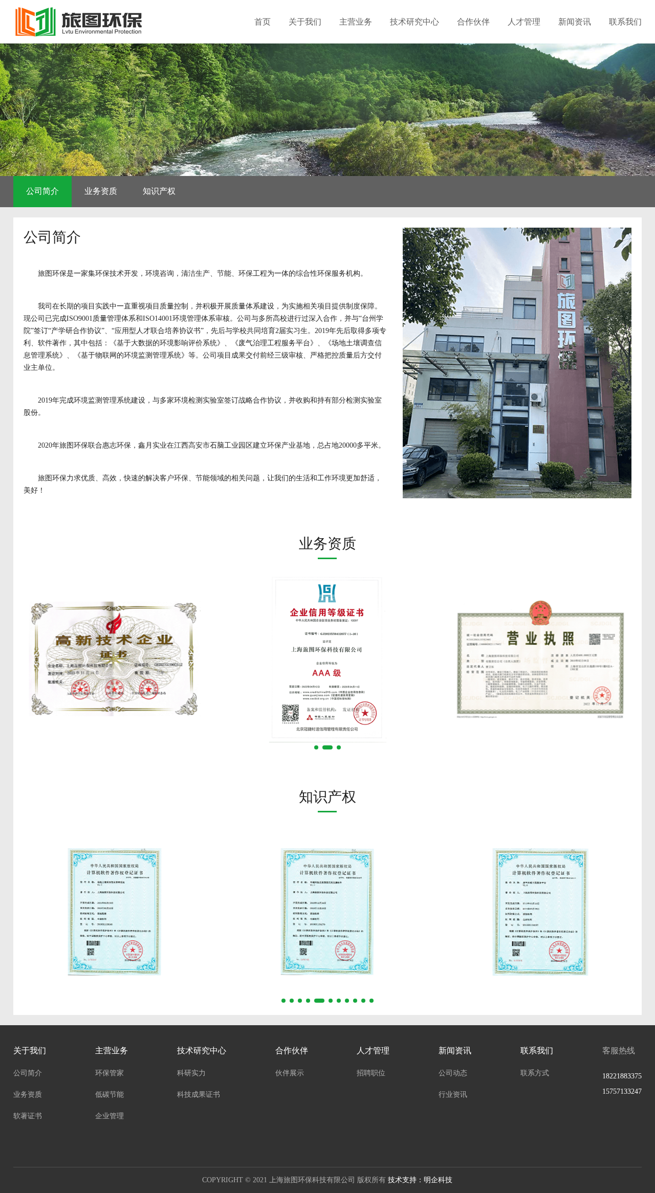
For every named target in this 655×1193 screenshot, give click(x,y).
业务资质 (100, 191)
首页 (262, 21)
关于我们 (305, 21)
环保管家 (109, 1073)
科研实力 (191, 1073)
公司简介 (42, 191)
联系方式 (534, 1073)
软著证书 (27, 1116)
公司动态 (453, 1073)
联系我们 (625, 21)
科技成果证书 (198, 1094)
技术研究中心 (414, 21)
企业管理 (109, 1116)
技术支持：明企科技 (420, 1180)
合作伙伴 (473, 21)
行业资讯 (453, 1094)
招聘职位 (371, 1073)
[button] (316, 747)
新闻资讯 (574, 21)
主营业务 (355, 21)
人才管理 (524, 21)
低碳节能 (109, 1094)
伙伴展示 (289, 1073)
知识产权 (159, 191)
